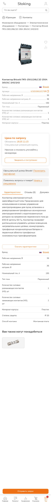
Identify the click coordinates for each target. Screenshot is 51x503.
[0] (46, 42)
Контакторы (23, 26)
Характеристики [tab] (12, 192)
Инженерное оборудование (14, 23)
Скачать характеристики (25, 246)
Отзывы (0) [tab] (30, 192)
